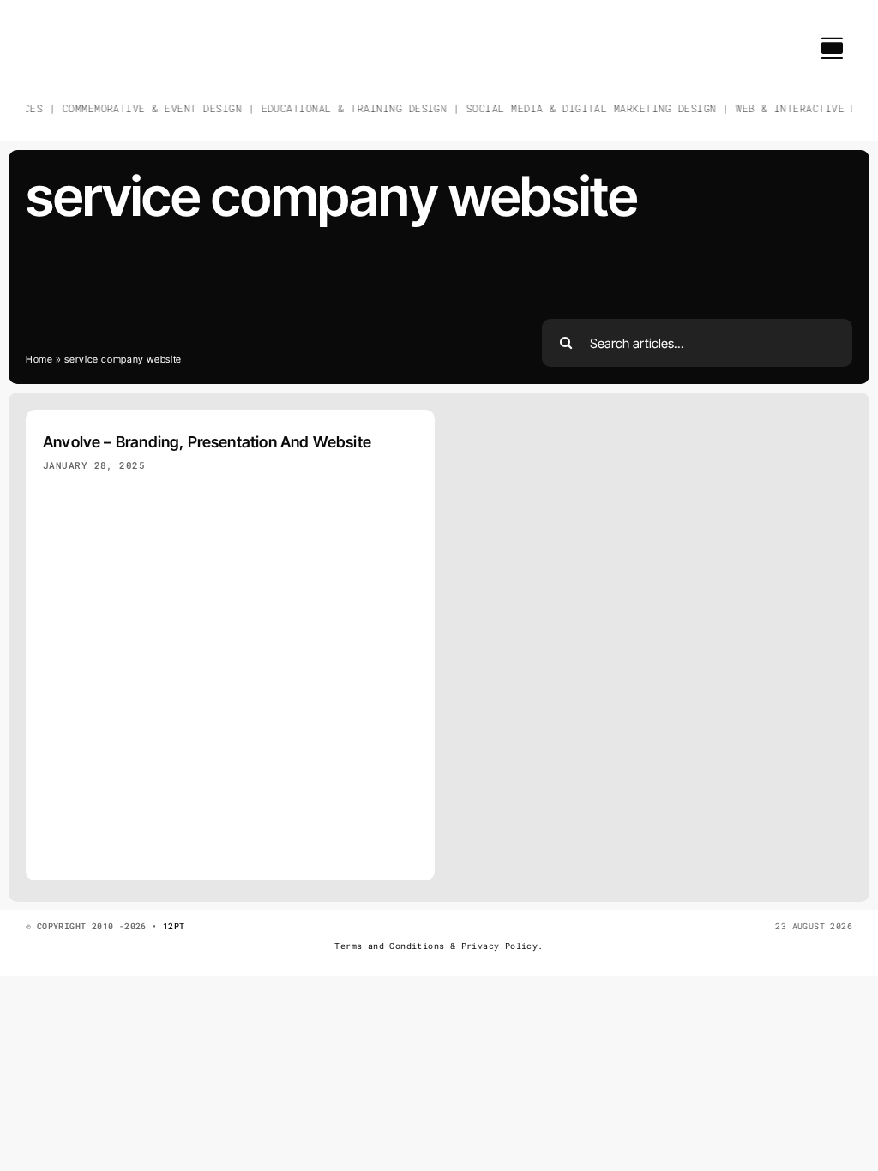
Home (39, 359)
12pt (174, 926)
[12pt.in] (65, 30)
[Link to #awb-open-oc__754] (831, 48)
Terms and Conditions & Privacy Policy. (438, 946)
